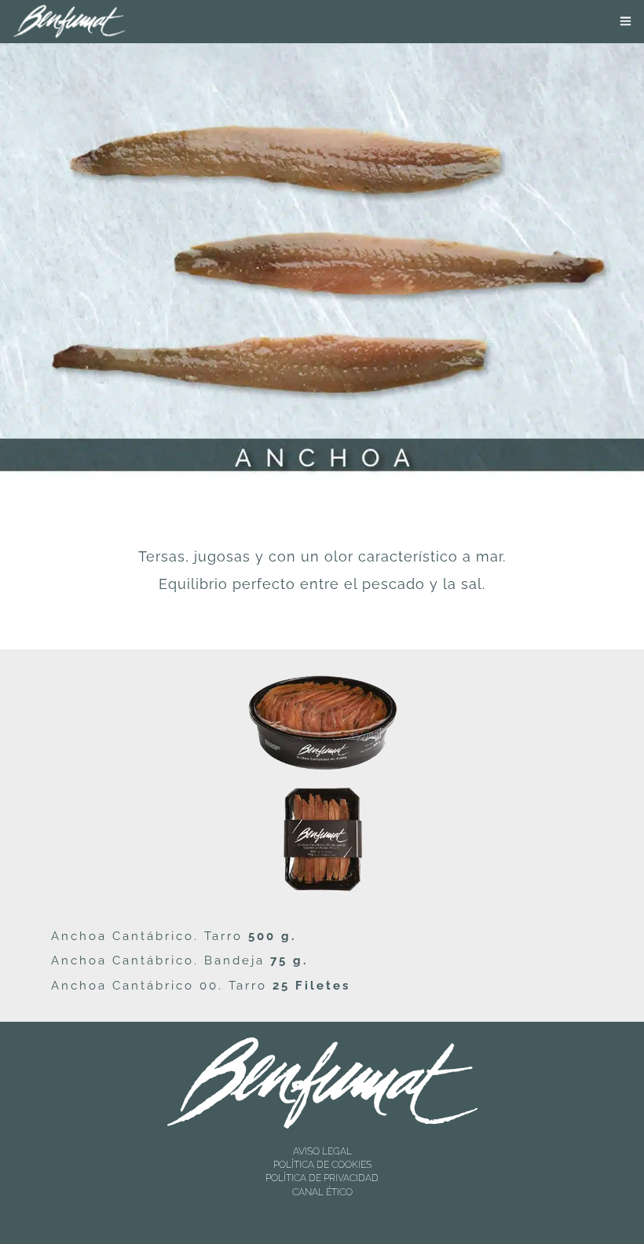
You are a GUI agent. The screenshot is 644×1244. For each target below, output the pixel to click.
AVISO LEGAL (322, 1151)
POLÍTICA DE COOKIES (322, 1164)
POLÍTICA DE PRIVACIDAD (322, 1178)
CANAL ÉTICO (322, 1192)
